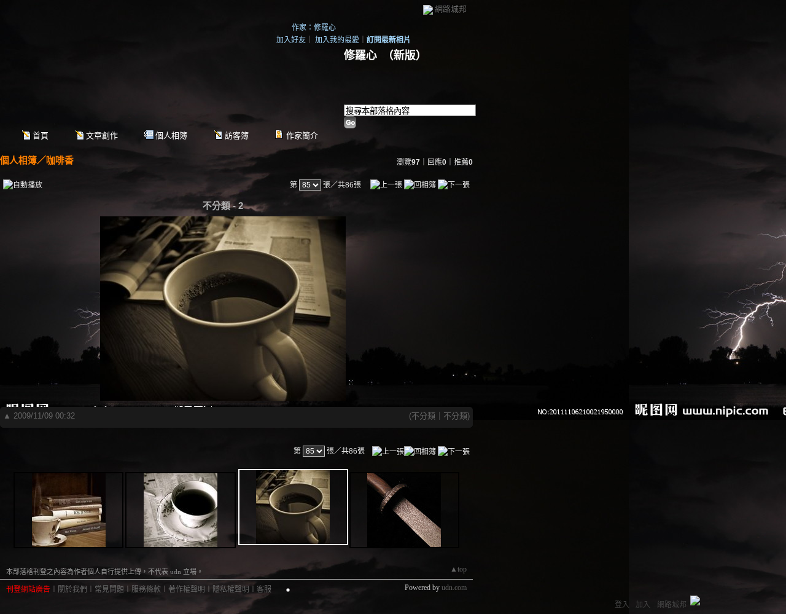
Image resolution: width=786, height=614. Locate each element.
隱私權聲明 (230, 589)
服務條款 (146, 589)
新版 (405, 55)
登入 (622, 604)
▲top (458, 569)
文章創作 (102, 135)
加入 (643, 604)
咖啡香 (60, 160)
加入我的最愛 (337, 40)
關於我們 (72, 589)
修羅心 (360, 55)
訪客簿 (237, 135)
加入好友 (291, 40)
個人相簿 (171, 135)
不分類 (423, 415)
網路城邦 (451, 9)
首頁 (41, 135)
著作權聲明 (186, 589)
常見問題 (109, 589)
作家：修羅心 (314, 27)
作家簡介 (302, 135)
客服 (264, 589)
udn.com (454, 587)
